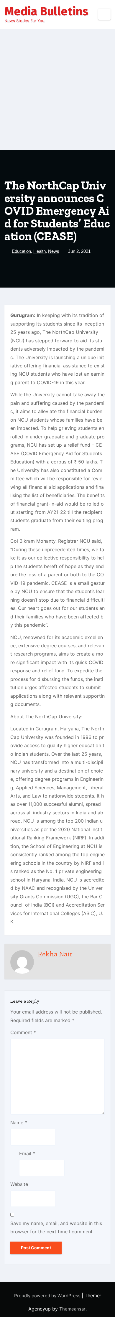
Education (21, 251)
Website (19, 1184)
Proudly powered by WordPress (48, 1295)
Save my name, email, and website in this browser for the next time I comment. (56, 1227)
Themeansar (72, 1309)
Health (39, 251)
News (53, 251)
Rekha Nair (55, 954)
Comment (23, 1032)
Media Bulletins (46, 11)
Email (27, 1153)
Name (18, 1122)
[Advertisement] (57, 89)
